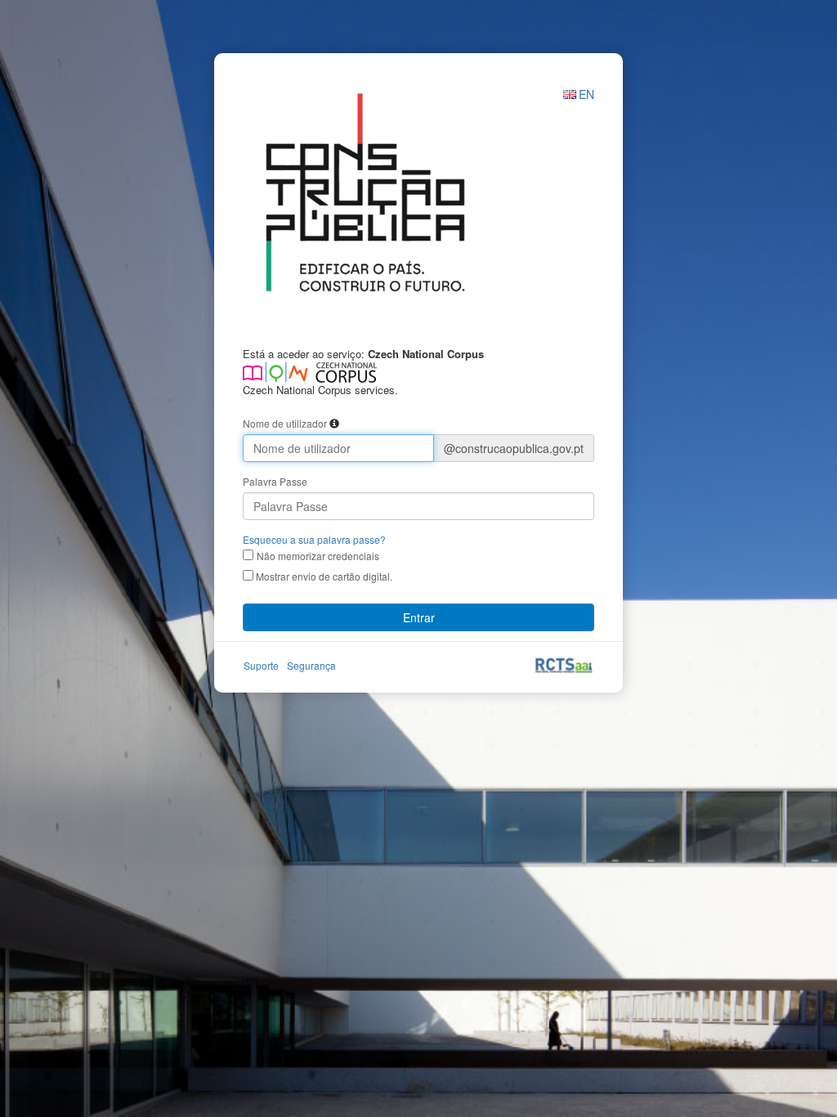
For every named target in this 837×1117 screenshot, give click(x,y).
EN (586, 94)
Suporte (261, 665)
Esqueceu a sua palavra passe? (314, 539)
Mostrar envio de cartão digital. (322, 576)
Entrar (419, 617)
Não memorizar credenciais (318, 556)
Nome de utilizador (285, 423)
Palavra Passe (275, 481)
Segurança (311, 665)
